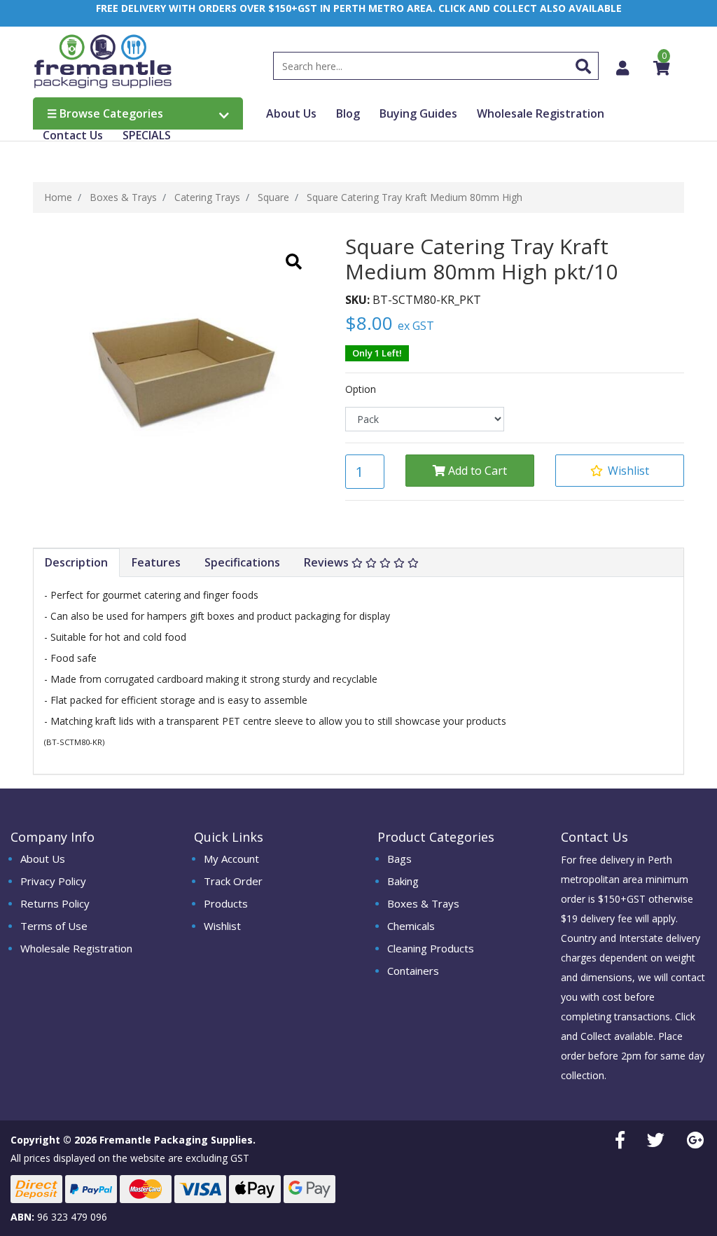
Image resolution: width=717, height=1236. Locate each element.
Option (360, 389)
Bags (399, 859)
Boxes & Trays (423, 903)
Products (226, 903)
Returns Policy (55, 903)
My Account (231, 859)
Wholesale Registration (540, 113)
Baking (403, 881)
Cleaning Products (430, 948)
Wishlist (222, 926)
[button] (619, 470)
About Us (291, 113)
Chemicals (411, 926)
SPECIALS (147, 135)
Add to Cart (476, 470)
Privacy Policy (53, 881)
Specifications (242, 562)
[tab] (77, 562)
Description (76, 562)
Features (156, 562)
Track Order (233, 881)
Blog (348, 113)
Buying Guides (418, 113)
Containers (413, 971)
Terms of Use (54, 926)
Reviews (327, 562)
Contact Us (73, 135)
